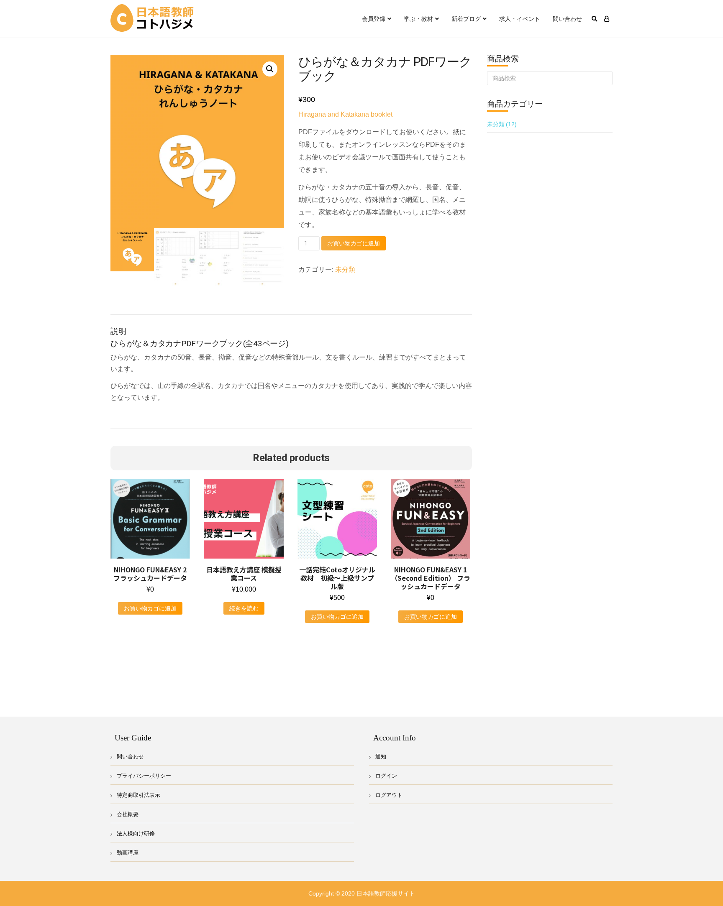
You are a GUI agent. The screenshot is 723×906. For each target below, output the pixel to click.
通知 (380, 756)
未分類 (345, 269)
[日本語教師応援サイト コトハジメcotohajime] (152, 18)
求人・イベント (519, 18)
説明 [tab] (117, 304)
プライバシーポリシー (144, 776)
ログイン (386, 776)
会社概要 (127, 814)
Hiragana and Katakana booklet (345, 114)
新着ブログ (466, 18)
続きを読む (244, 608)
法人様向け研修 (136, 833)
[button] (269, 69)
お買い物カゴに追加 (353, 243)
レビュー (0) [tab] (152, 304)
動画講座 (127, 853)
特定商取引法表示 (138, 795)
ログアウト (389, 795)
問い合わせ (567, 18)
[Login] (607, 19)
